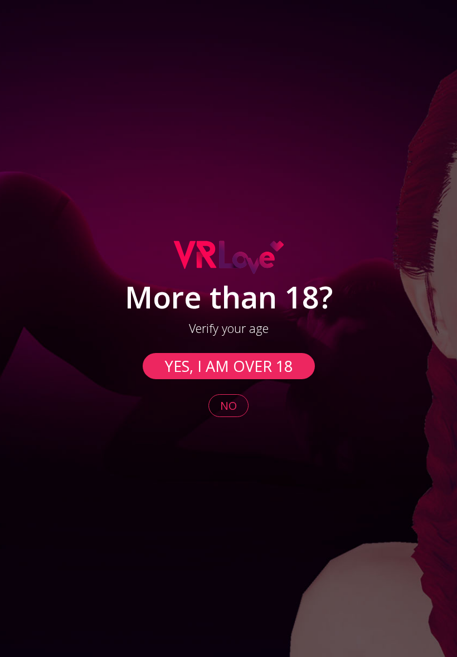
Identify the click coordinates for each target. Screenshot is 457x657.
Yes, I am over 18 (229, 366)
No (228, 405)
